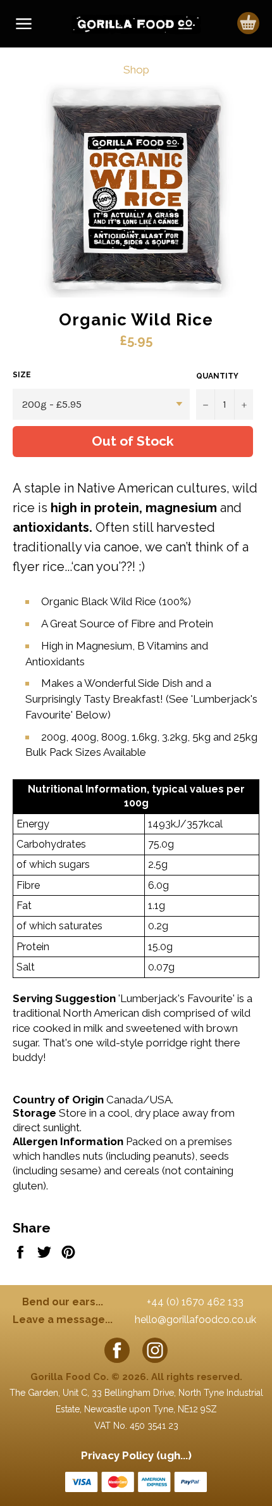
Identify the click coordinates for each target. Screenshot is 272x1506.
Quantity (217, 376)
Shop (136, 69)
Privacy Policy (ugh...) (136, 1455)
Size (22, 374)
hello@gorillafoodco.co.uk (195, 1320)
